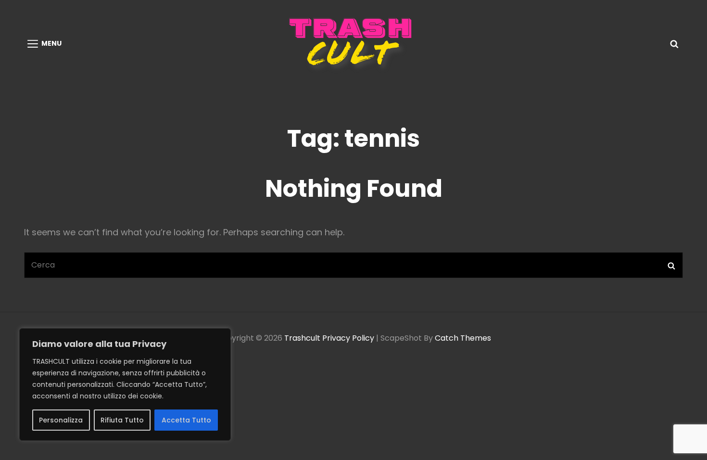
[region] (125, 384)
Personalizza (61, 420)
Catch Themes (463, 338)
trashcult (302, 338)
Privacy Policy (348, 338)
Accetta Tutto (186, 420)
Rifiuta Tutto (122, 420)
